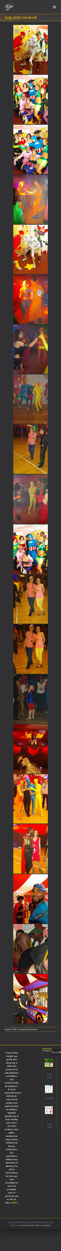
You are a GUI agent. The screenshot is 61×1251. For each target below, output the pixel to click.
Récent (55, 1052)
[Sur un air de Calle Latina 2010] (49, 1110)
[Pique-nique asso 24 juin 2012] (49, 1063)
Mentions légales (43, 1225)
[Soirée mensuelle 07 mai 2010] (49, 1089)
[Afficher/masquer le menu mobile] (54, 7)
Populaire (47, 1050)
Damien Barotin (27, 1225)
